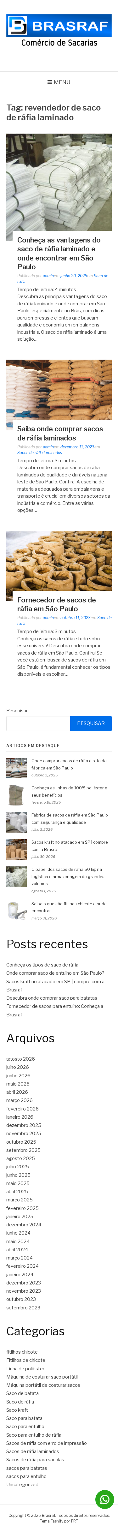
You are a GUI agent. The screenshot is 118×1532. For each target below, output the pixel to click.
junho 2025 (18, 1175)
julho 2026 (17, 1067)
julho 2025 (17, 1167)
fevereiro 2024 (22, 1266)
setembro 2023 (23, 1308)
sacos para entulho (26, 1476)
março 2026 (19, 1100)
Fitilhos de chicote (25, 1360)
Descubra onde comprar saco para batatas (51, 998)
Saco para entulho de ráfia (33, 1435)
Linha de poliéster (25, 1369)
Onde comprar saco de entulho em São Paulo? (55, 973)
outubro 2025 (21, 1142)
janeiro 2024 (19, 1275)
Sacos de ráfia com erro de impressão (46, 1443)
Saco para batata (24, 1418)
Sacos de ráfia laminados (39, 452)
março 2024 (19, 1258)
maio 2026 (18, 1084)
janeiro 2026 (19, 1117)
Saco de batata (22, 1393)
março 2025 (19, 1200)
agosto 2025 (20, 1158)
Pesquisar (17, 711)
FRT (74, 1521)
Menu (62, 82)
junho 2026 (18, 1076)
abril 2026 (17, 1092)
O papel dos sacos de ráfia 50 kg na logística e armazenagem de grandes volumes (67, 876)
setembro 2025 (23, 1150)
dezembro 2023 (23, 1283)
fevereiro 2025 (22, 1208)
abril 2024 (17, 1250)
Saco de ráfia (20, 1402)
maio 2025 (18, 1183)
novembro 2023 (23, 1291)
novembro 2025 (23, 1133)
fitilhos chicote (22, 1352)
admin (48, 275)
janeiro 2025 (19, 1216)
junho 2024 (18, 1233)
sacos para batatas (26, 1468)
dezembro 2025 (23, 1125)
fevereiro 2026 (22, 1109)
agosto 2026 (20, 1059)
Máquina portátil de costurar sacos (43, 1385)
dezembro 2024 (23, 1225)
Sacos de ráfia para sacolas (35, 1460)
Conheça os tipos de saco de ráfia (42, 965)
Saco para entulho (25, 1426)
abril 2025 (17, 1191)
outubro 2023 (21, 1299)
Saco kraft (17, 1410)
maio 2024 (18, 1241)
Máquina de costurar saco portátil (42, 1377)
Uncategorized (22, 1484)
